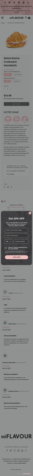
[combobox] (9, 241)
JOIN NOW (16, 257)
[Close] (30, 213)
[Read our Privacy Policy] (27, 251)
